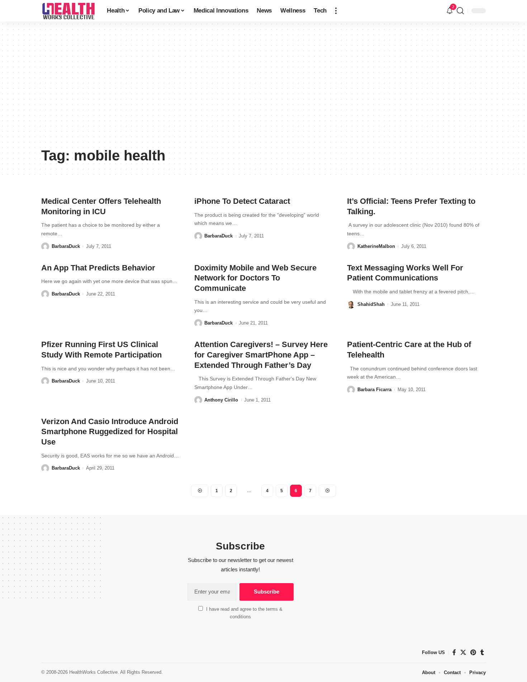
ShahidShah (371, 304)
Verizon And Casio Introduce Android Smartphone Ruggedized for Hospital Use (109, 431)
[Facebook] (454, 652)
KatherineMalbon (376, 246)
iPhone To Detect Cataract (242, 201)
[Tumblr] (482, 652)
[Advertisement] (263, 89)
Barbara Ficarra (374, 389)
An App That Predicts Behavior (98, 267)
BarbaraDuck (66, 246)
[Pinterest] (473, 652)
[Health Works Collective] (68, 10)
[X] (463, 652)
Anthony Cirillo (221, 400)
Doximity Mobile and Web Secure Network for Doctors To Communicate (255, 278)
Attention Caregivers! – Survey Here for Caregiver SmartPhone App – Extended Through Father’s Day (261, 354)
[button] (336, 10)
